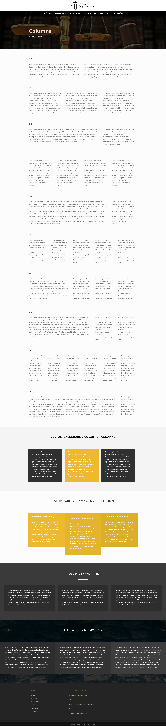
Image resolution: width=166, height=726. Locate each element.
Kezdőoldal (47, 13)
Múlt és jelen (75, 13)
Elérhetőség (118, 13)
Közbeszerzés (105, 13)
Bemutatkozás (60, 13)
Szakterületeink (90, 13)
